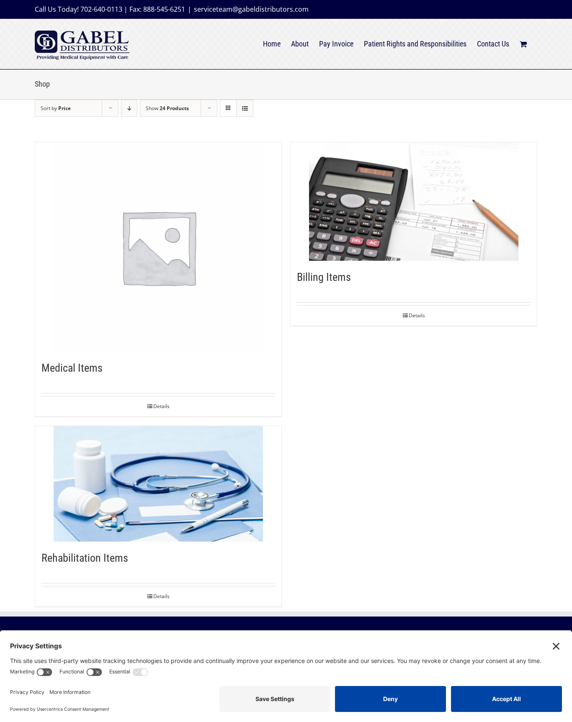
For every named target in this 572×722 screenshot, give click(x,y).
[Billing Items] (414, 201)
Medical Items (72, 368)
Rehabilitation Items (84, 558)
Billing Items (324, 277)
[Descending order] (129, 108)
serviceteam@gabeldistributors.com (251, 9)
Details (161, 406)
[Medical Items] (158, 247)
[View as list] (245, 108)
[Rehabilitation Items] (158, 484)
